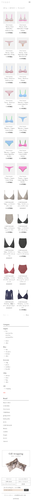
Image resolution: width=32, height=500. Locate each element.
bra (6, 331)
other (7, 343)
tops (7, 349)
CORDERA (6, 406)
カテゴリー (12, 8)
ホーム (5, 8)
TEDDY (5, 441)
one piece (8, 351)
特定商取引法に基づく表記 (20, 495)
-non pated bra (9, 337)
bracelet (8, 369)
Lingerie (5, 328)
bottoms (8, 354)
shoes (7, 378)
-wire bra (7, 335)
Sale (4, 392)
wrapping (8, 388)
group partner (6, 415)
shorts (7, 341)
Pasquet (5, 435)
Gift (4, 386)
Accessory (6, 360)
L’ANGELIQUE (7, 425)
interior (8, 375)
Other (4, 373)
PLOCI (5, 438)
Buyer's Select (7, 402)
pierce (7, 364)
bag (7, 380)
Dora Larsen (6, 409)
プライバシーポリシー (8, 495)
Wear (4, 347)
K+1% (4, 422)
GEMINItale (6, 412)
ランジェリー (21, 8)
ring (7, 362)
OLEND (5, 432)
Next (27, 315)
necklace (8, 367)
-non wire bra (9, 333)
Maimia (5, 428)
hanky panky (6, 419)
